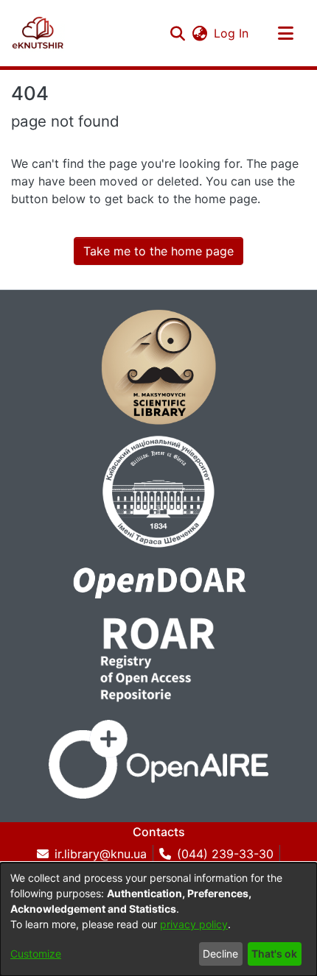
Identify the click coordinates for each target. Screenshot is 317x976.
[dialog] (158, 919)
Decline (220, 953)
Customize (35, 953)
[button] (38, 33)
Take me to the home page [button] (158, 251)
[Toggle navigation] (285, 33)
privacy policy (194, 924)
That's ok (274, 953)
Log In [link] (232, 33)
